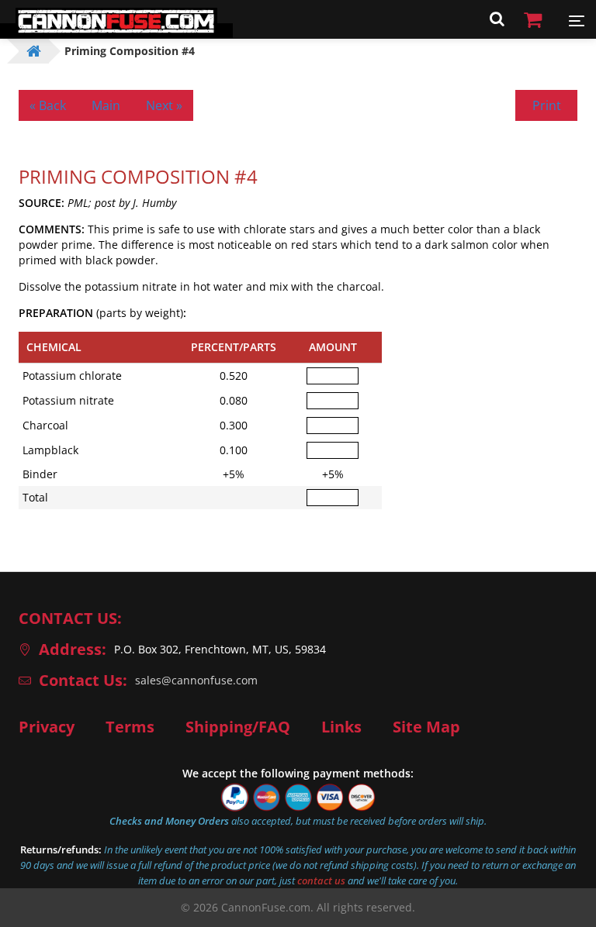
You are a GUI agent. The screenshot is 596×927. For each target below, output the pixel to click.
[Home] (116, 30)
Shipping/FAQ (237, 727)
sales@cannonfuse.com (196, 680)
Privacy (46, 727)
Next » (164, 105)
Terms (130, 727)
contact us (321, 880)
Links (341, 727)
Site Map (426, 727)
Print (546, 105)
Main (106, 105)
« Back (47, 105)
